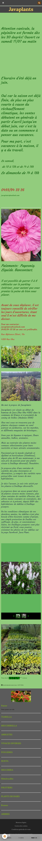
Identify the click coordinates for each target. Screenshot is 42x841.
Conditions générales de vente (21, 829)
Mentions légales (21, 822)
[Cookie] (4, 836)
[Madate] (21, 838)
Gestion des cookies (21, 826)
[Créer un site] (8, 838)
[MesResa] (34, 838)
